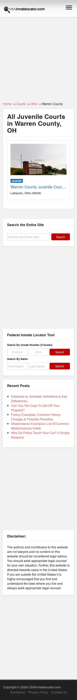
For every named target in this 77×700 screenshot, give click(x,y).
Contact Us (59, 692)
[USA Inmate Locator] (24, 10)
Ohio (33, 103)
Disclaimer (17, 692)
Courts (21, 103)
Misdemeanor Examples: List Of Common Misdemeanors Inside (40, 425)
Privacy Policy (38, 692)
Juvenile (16, 181)
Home (7, 103)
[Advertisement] (38, 57)
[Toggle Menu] (69, 7)
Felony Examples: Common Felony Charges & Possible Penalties (35, 416)
